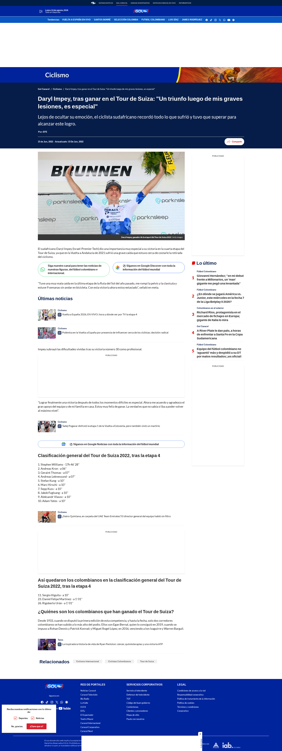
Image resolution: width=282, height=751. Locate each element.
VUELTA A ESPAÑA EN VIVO (76, 19)
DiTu (82, 711)
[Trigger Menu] (41, 11)
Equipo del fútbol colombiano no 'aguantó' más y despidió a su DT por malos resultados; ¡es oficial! (219, 352)
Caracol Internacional (90, 723)
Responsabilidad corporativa (190, 695)
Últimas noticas (106, 3)
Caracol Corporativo (89, 727)
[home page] (93, 3)
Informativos (185, 3)
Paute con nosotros (135, 719)
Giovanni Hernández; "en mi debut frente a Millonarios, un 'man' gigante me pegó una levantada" (220, 279)
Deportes (23, 718)
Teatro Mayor (86, 719)
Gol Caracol (121, 3)
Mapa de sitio (132, 715)
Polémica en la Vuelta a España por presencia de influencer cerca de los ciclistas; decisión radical (115, 332)
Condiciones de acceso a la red (191, 691)
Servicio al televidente (136, 691)
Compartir (237, 141)
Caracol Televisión (88, 695)
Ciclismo (57, 89)
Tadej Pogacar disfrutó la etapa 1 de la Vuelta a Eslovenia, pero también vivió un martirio (111, 425)
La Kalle (84, 703)
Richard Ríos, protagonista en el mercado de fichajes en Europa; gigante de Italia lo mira (219, 316)
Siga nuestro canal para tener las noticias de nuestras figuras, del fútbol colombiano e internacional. (75, 269)
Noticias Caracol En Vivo (164, 3)
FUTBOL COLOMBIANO (153, 19)
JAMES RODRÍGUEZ (192, 19)
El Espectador (86, 715)
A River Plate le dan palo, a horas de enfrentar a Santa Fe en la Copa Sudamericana (220, 334)
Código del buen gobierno (138, 703)
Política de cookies (185, 703)
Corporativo (182, 711)
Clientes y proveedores (137, 711)
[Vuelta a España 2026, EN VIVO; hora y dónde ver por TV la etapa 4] (47, 315)
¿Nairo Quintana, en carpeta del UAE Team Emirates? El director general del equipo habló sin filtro (116, 516)
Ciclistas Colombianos (119, 661)
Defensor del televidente (137, 695)
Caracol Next (86, 731)
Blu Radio (84, 699)
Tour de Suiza (147, 661)
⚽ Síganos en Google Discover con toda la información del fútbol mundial (149, 267)
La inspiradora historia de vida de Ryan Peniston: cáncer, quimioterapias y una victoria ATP (112, 644)
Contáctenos (132, 707)
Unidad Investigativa (140, 3)
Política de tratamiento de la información (196, 699)
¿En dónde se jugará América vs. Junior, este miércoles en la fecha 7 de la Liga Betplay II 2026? (220, 297)
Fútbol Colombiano (206, 271)
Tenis (60, 639)
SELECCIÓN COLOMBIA (126, 19)
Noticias (40, 718)
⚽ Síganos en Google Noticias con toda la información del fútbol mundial (114, 444)
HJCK (83, 707)
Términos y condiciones (188, 707)
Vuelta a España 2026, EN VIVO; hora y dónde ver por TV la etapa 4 (99, 314)
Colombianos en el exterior (210, 308)
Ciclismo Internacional (87, 661)
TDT (128, 699)
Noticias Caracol (88, 691)
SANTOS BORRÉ (102, 19)
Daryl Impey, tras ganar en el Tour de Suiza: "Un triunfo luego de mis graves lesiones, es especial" (110, 89)
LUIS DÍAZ (173, 19)
